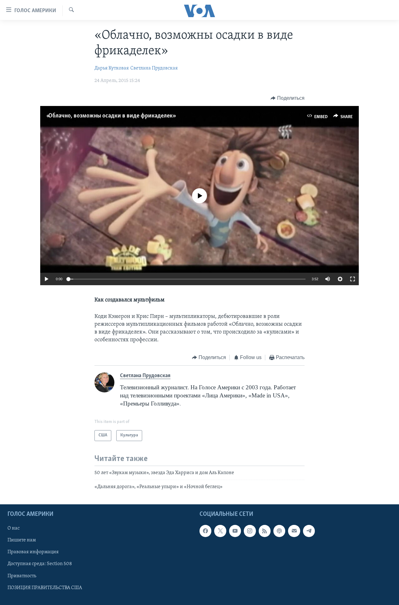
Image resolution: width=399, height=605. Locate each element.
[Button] (288, 98)
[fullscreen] (352, 279)
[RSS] (265, 531)
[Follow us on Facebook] (205, 531)
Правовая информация (33, 552)
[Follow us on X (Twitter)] (220, 531)
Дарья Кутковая (111, 68)
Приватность (21, 576)
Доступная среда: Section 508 (39, 564)
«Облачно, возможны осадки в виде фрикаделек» (110, 116)
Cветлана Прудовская (154, 68)
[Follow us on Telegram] (309, 531)
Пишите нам (21, 540)
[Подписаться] (294, 531)
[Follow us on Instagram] (250, 531)
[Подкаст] (279, 531)
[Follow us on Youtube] (235, 531)
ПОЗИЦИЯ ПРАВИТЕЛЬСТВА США (44, 587)
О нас (13, 528)
